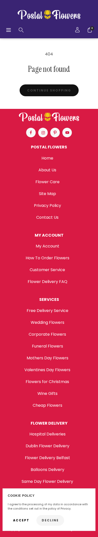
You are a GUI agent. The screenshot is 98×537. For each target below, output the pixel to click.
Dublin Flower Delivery (47, 446)
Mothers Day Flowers (47, 358)
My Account (47, 246)
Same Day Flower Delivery (47, 481)
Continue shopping (49, 90)
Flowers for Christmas (47, 382)
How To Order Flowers (47, 258)
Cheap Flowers (47, 405)
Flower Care (47, 182)
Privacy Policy (47, 205)
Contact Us (47, 217)
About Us (47, 170)
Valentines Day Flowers (47, 370)
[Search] (21, 30)
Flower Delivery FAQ (47, 282)
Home (47, 158)
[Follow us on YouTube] (67, 132)
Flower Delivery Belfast (47, 458)
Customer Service (47, 270)
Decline (50, 520)
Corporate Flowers (47, 334)
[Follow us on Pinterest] (55, 132)
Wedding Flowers (47, 322)
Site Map (47, 194)
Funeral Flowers (47, 346)
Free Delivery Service (47, 310)
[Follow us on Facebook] (31, 132)
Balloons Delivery (47, 469)
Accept (21, 520)
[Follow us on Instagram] (43, 132)
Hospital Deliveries (47, 434)
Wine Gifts (47, 393)
